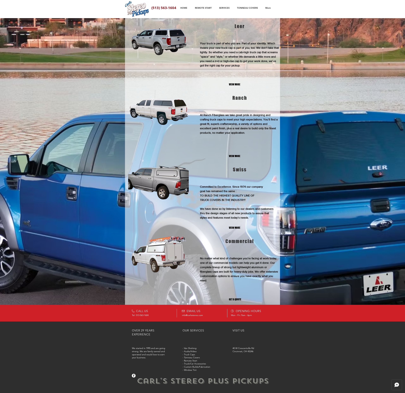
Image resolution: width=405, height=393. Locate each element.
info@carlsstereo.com (192, 315)
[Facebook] (134, 376)
